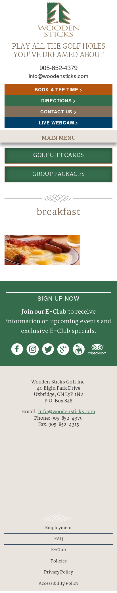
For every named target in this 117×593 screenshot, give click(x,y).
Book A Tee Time (56, 89)
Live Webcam (56, 122)
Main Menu (58, 138)
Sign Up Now (58, 298)
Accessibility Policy (58, 583)
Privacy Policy (58, 572)
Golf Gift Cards (58, 155)
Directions (56, 100)
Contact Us (56, 111)
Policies (59, 561)
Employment (58, 528)
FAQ (58, 539)
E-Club (58, 550)
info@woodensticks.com (58, 75)
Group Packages (58, 174)
